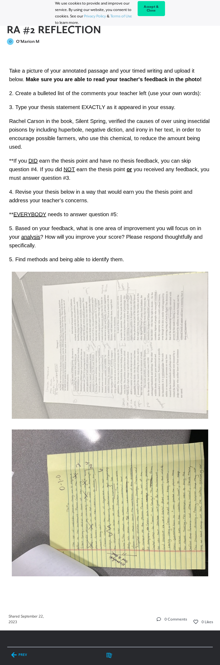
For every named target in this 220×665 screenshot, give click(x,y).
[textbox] (110, 329)
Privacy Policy (95, 16)
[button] (159, 619)
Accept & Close (151, 8)
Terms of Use (121, 16)
